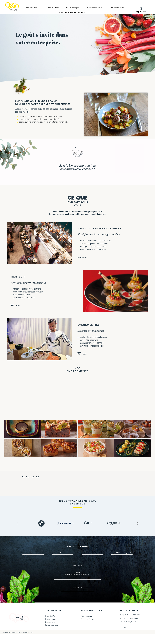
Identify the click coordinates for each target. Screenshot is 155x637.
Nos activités (31, 8)
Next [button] (137, 523)
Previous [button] (17, 523)
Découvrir (83, 258)
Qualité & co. (53, 610)
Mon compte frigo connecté (72, 12)
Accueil (19, 618)
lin (125, 627)
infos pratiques (91, 610)
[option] (41, 523)
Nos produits (53, 8)
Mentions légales (86, 619)
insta (135, 627)
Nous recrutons (117, 8)
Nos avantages (72, 8)
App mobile (141, 12)
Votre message (77, 565)
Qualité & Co (10, 8)
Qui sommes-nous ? (94, 8)
